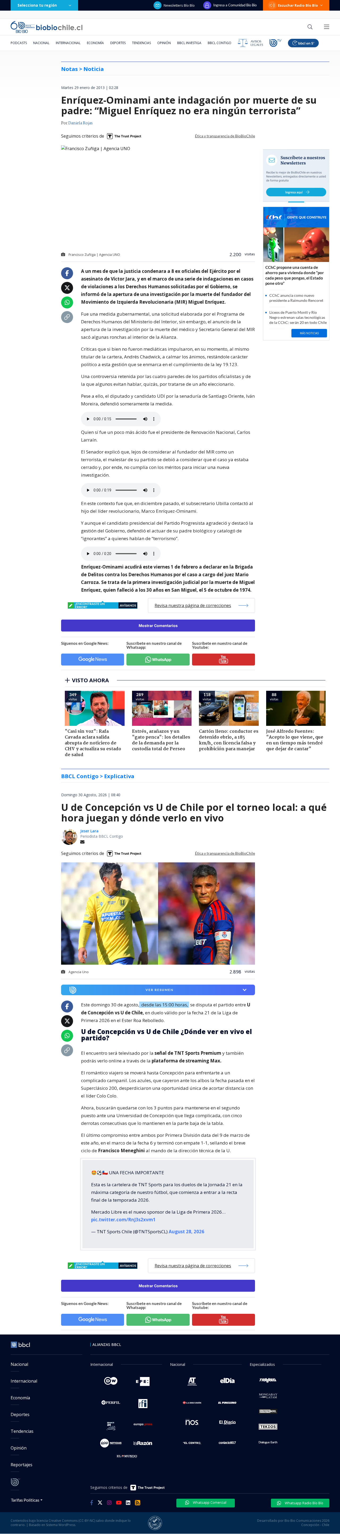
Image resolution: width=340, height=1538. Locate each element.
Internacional (68, 43)
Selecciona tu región (37, 5)
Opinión (164, 43)
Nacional (41, 43)
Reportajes (21, 1465)
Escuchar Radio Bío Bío (298, 5)
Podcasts (19, 43)
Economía (95, 43)
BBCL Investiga (189, 43)
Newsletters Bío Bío (179, 5)
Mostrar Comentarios (158, 625)
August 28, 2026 (186, 1231)
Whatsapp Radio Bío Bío (303, 1503)
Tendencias (141, 43)
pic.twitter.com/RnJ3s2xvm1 (123, 1220)
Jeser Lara (89, 830)
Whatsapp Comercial (209, 1502)
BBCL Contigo (219, 43)
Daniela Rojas (80, 123)
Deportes (118, 43)
